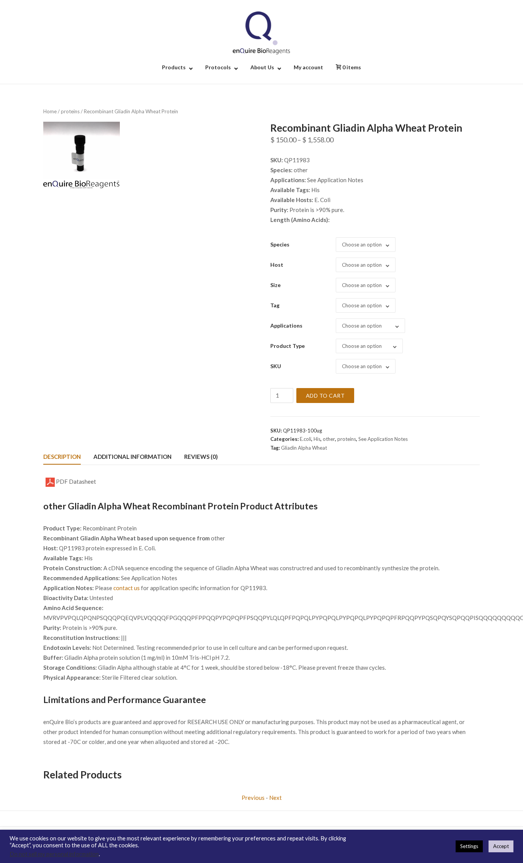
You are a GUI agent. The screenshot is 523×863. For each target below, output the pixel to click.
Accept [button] (501, 846)
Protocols (218, 67)
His (317, 439)
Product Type (287, 346)
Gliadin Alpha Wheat (304, 448)
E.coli (305, 439)
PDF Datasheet (75, 481)
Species (279, 244)
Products (174, 67)
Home (50, 111)
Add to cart (325, 395)
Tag (274, 305)
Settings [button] (469, 846)
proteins (70, 111)
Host (276, 264)
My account (308, 67)
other (329, 439)
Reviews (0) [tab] (201, 456)
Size (275, 285)
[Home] (261, 32)
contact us (126, 587)
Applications (286, 325)
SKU (275, 366)
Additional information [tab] (132, 456)
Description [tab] (62, 456)
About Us (262, 67)
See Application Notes (383, 439)
